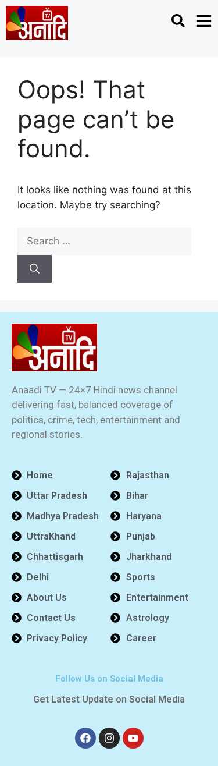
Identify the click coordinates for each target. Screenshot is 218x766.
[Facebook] (85, 738)
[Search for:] (104, 241)
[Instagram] (109, 738)
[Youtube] (133, 738)
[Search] (34, 269)
